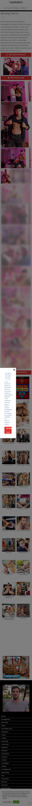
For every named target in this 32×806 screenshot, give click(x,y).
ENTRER (8, 428)
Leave (8, 432)
